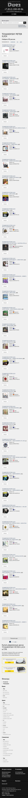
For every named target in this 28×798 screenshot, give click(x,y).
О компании (18, 769)
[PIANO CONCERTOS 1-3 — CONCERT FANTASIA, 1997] (5, 576)
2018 (9, 424)
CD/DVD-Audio (6, 716)
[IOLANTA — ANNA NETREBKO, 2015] (5, 329)
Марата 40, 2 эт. (18, 11)
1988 (10, 292)
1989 (13, 358)
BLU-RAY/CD (6, 741)
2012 (14, 457)
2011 (13, 605)
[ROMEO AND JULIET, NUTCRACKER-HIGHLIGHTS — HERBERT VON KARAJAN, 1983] (5, 626)
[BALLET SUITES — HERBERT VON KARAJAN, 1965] (5, 181)
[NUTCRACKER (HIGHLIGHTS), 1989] (5, 395)
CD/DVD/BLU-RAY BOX (8, 750)
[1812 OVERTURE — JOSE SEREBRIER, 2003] (5, 99)
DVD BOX (5, 760)
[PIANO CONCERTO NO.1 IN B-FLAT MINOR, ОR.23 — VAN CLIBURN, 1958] (5, 511)
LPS (4, 729)
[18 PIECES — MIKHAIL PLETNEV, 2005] (5, 66)
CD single (5, 709)
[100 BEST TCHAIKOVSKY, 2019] (5, 50)
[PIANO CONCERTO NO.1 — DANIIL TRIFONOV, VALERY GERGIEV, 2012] (5, 461)
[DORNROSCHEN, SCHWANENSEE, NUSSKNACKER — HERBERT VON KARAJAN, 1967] (5, 280)
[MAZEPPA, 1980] (5, 379)
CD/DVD (5, 746)
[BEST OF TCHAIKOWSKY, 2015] (5, 231)
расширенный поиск (21, 25)
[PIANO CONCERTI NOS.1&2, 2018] (5, 428)
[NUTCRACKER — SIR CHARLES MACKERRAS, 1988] (5, 412)
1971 (12, 473)
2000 (14, 440)
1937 (13, 309)
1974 (14, 259)
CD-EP (4, 711)
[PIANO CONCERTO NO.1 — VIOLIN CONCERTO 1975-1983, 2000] (5, 445)
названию (13, 41)
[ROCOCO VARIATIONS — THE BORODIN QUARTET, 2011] (5, 609)
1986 (9, 342)
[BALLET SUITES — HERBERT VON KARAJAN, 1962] (5, 165)
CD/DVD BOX (6, 748)
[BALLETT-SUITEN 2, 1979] (5, 214)
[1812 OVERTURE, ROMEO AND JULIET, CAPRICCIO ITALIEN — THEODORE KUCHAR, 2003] (5, 132)
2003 (10, 95)
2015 (8, 226)
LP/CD (4, 725)
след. (15, 641)
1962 (11, 160)
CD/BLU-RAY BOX (7, 745)
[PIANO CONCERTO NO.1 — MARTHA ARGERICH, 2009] (5, 494)
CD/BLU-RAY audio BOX (8, 715)
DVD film (5, 697)
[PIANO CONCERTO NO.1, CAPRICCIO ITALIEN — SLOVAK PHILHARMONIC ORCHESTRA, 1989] (5, 527)
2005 (9, 62)
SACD (4, 732)
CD (3, 706)
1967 (14, 276)
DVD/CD (5, 752)
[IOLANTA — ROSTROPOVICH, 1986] (5, 346)
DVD (4, 695)
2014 (14, 588)
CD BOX (4, 708)
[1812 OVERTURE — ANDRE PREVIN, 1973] (5, 82)
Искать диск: (5, 20)
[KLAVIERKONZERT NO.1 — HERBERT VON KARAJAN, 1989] (5, 362)
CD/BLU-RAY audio (7, 713)
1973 (10, 78)
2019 (8, 46)
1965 (11, 177)
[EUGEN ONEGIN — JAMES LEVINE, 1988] (5, 296)
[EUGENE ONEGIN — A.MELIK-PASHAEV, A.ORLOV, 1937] (5, 313)
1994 (10, 193)
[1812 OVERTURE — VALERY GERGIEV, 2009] (5, 115)
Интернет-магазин (6, 769)
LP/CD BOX (5, 727)
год (17, 41)
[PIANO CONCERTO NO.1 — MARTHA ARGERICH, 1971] (5, 478)
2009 (10, 111)
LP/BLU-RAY (5, 761)
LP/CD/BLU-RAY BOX (7, 753)
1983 (14, 622)
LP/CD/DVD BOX (6, 755)
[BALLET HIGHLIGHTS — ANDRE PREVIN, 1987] (5, 148)
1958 (14, 506)
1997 (12, 572)
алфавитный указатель (22, 26)
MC (3, 731)
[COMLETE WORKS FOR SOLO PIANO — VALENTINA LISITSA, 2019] (5, 247)
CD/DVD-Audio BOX (7, 718)
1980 (5, 374)
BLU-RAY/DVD (6, 694)
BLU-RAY (5, 690)
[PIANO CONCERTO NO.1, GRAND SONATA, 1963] (5, 543)
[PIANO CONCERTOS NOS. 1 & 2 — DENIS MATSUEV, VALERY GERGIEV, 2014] (5, 593)
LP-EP (4, 724)
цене (21, 41)
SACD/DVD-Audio (7, 734)
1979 (7, 210)
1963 (11, 539)
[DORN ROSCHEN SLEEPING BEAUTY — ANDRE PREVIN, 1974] (5, 264)
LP (3, 720)
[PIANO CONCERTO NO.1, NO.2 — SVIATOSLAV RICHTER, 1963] (5, 560)
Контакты (17, 781)
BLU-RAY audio (6, 704)
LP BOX (4, 722)
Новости (4, 781)
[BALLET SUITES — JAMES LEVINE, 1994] (5, 198)
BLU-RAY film (6, 692)
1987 (11, 144)
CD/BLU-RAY (6, 743)
